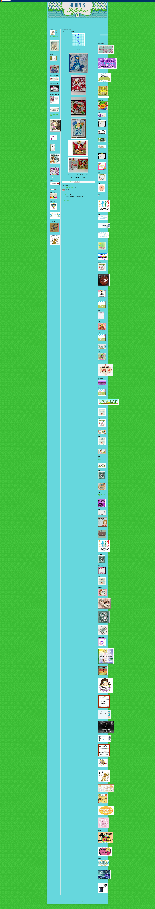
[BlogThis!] (75, 182)
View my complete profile (54, 36)
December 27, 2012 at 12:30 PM (70, 191)
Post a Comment (66, 200)
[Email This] (74, 182)
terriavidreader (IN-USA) (69, 187)
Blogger (82, 901)
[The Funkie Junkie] (104, 608)
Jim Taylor (67, 194)
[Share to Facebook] (77, 182)
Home (78, 203)
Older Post (92, 203)
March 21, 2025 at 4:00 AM (70, 198)
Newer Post (64, 203)
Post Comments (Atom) (71, 205)
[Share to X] (76, 182)
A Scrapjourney (67, 49)
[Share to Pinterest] (79, 182)
